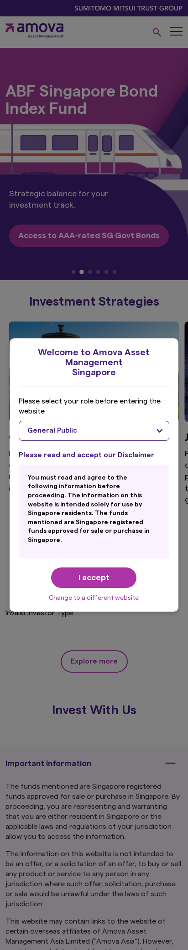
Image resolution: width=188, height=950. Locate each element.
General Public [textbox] (52, 430)
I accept (94, 577)
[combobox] (94, 431)
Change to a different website (94, 598)
